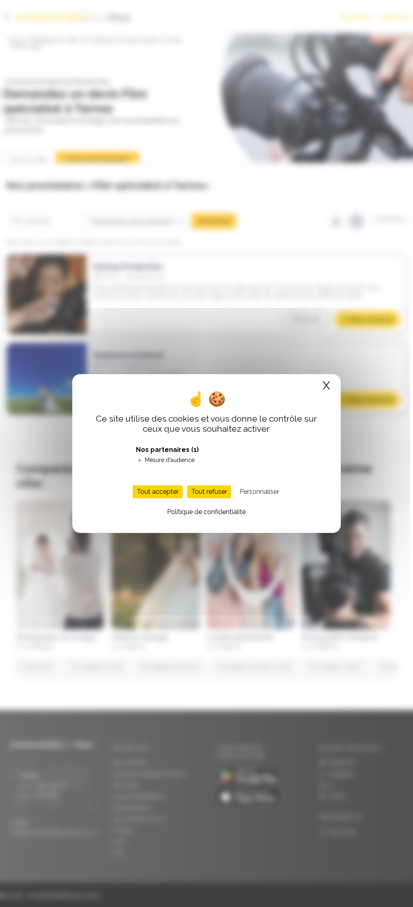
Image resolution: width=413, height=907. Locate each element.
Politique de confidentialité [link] (206, 512)
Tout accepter (158, 491)
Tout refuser (209, 491)
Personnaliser (259, 491)
